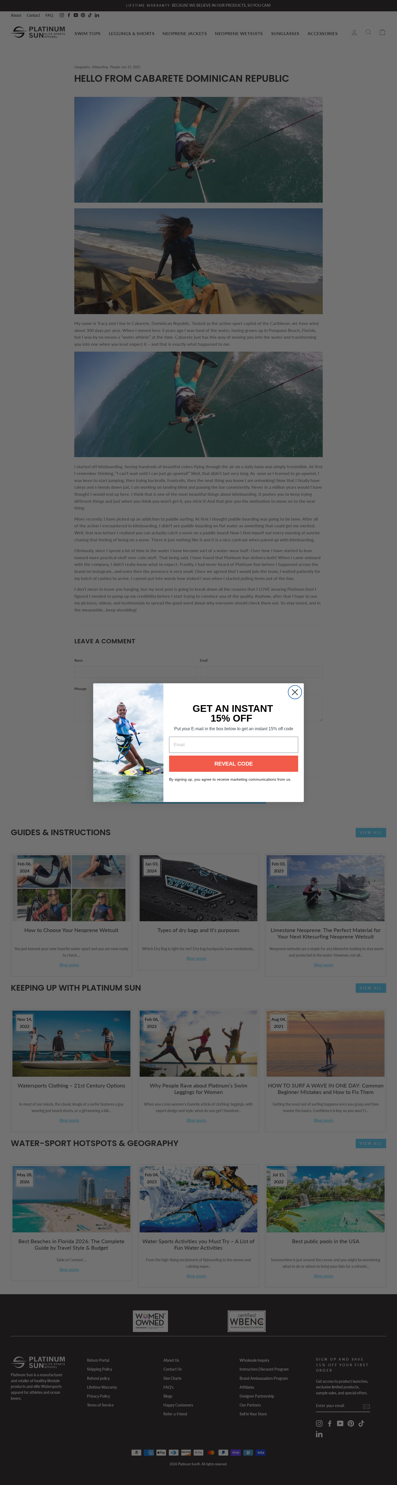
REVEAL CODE (233, 764)
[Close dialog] (295, 692)
